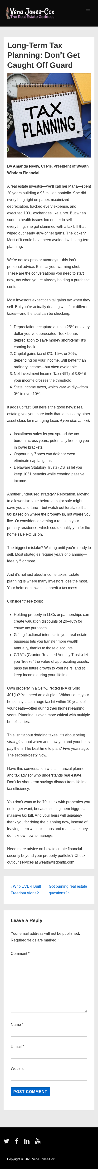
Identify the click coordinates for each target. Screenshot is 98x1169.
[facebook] (18, 1143)
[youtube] (38, 1143)
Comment (20, 954)
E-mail (16, 1046)
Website (17, 1068)
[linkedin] (28, 1143)
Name (16, 1024)
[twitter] (7, 1143)
